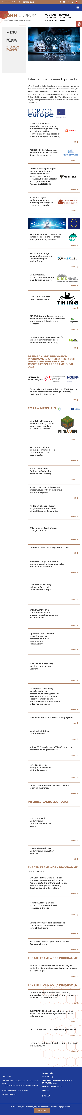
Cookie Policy (47, 1077)
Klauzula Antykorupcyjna (52, 1087)
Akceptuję (42, 1110)
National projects (11, 40)
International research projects (13, 48)
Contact (45, 1090)
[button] (79, 24)
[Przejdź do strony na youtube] (64, 2)
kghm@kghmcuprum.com (18, 1090)
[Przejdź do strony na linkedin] (68, 2)
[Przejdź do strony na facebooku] (60, 2)
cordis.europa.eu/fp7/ (36, 871)
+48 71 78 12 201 (28, 2)
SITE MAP (46, 1096)
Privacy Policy (48, 1073)
